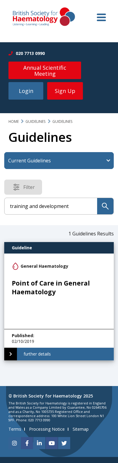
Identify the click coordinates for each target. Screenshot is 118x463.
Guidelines (35, 121)
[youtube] (52, 443)
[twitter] (64, 443)
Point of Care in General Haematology (51, 287)
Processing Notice (47, 429)
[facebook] (27, 443)
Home (13, 121)
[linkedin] (39, 443)
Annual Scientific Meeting (44, 70)
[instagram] (14, 443)
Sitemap (81, 429)
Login (26, 90)
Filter (31, 188)
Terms (14, 429)
